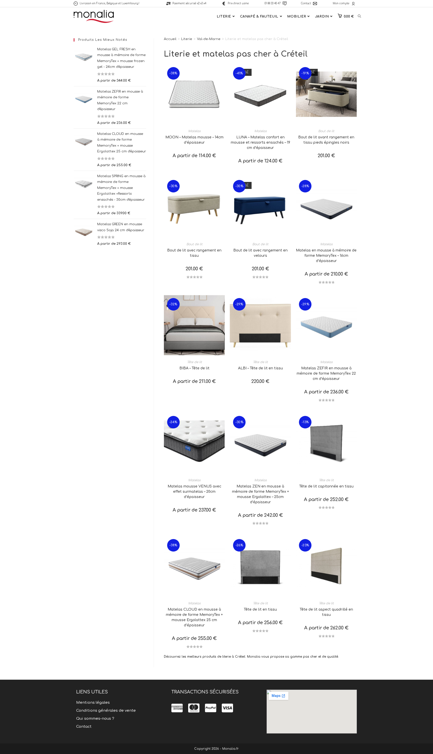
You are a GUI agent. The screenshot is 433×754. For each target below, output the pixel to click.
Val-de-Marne (209, 39)
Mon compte (341, 3)
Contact (306, 3)
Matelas (194, 131)
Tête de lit (194, 362)
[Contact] (315, 4)
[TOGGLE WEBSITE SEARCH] (359, 16)
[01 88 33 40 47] (285, 4)
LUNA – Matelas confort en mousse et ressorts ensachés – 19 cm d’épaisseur (260, 142)
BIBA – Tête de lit (194, 368)
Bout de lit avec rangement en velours (260, 253)
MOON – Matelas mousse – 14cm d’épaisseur (194, 139)
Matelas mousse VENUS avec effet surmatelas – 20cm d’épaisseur (194, 491)
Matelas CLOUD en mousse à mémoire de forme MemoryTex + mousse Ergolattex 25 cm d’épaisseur (194, 617)
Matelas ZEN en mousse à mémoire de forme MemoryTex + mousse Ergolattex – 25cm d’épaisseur (260, 494)
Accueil (170, 39)
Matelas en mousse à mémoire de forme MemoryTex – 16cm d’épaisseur (326, 255)
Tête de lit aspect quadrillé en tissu (326, 612)
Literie (186, 39)
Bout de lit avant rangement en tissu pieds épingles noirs (326, 139)
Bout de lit (326, 131)
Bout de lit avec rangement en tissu (194, 253)
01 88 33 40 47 (273, 3)
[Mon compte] (353, 4)
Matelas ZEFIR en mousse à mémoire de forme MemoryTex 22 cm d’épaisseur (326, 373)
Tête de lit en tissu (260, 609)
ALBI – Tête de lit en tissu (260, 368)
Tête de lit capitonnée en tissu (326, 486)
